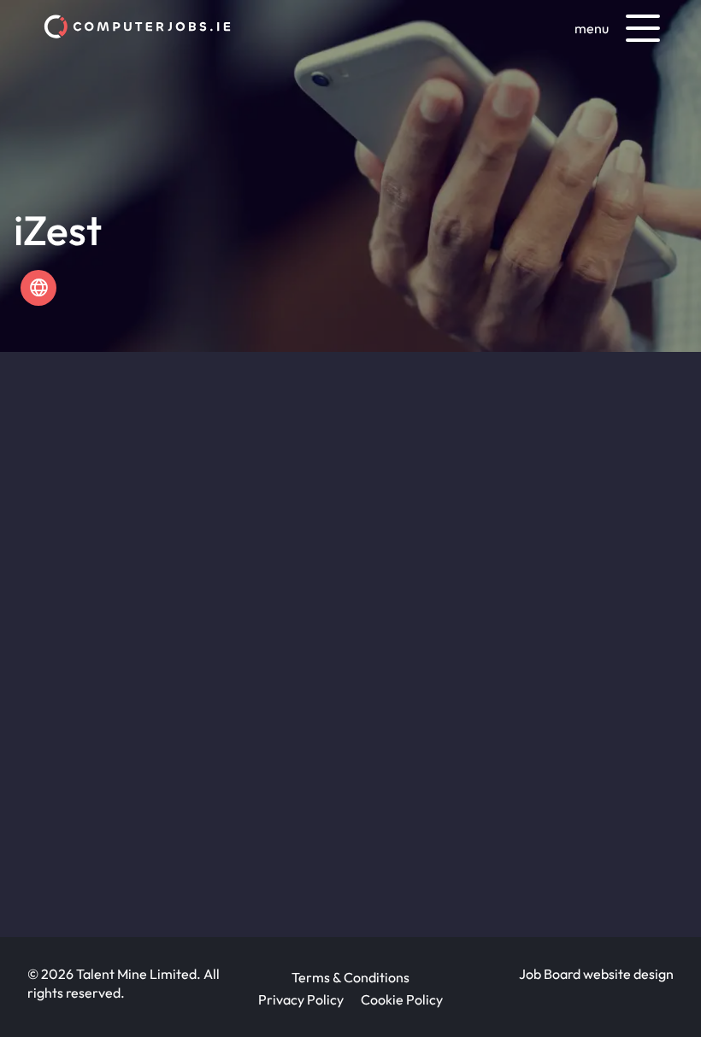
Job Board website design (596, 973)
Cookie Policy (402, 999)
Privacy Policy (301, 999)
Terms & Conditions (350, 977)
